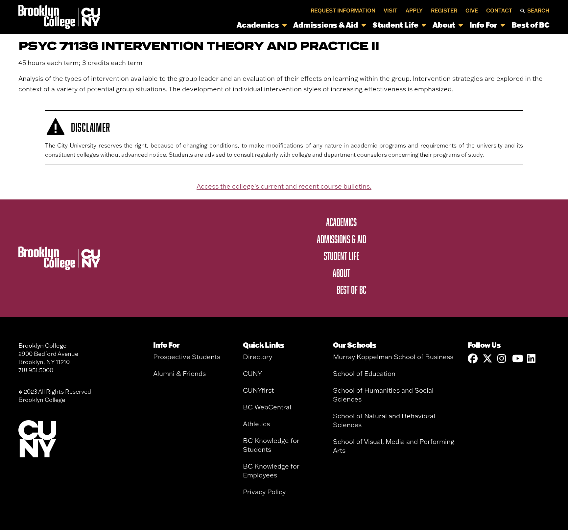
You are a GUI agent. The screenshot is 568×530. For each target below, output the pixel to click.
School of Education (364, 373)
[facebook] (473, 359)
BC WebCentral (267, 407)
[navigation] (327, 25)
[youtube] (517, 359)
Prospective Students (186, 357)
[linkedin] (532, 359)
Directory (257, 357)
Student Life (395, 25)
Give (471, 10)
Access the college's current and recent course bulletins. (284, 186)
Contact (499, 10)
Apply (414, 10)
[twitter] (487, 359)
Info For (483, 25)
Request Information (343, 10)
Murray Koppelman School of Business (393, 357)
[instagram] (502, 359)
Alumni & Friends (179, 373)
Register (444, 10)
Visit (390, 10)
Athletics (256, 424)
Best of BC (530, 25)
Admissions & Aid (325, 25)
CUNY (252, 373)
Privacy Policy (264, 492)
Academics (258, 25)
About (444, 25)
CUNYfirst (258, 390)
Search (538, 10)
